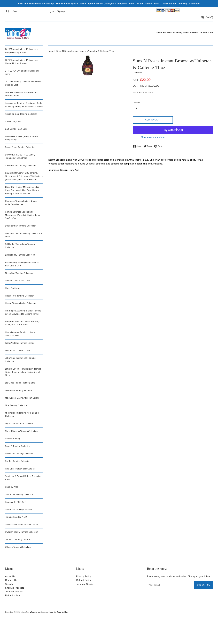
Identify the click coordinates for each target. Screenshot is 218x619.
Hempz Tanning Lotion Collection (20, 303)
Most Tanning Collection (16, 405)
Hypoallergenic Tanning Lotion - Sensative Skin (20, 334)
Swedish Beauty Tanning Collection (21, 532)
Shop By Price (24, 487)
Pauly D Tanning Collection (17, 446)
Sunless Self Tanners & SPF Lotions (21, 524)
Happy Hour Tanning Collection (19, 296)
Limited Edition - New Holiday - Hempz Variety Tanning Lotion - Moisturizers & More (23, 372)
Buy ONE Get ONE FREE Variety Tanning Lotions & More (20, 156)
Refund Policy (83, 580)
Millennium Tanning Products (18, 390)
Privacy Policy (83, 576)
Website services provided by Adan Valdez (49, 612)
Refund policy (12, 595)
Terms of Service (14, 591)
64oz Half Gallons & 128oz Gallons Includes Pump (21, 94)
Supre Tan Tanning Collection (19, 509)
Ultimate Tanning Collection (18, 547)
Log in (51, 11)
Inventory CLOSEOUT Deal (17, 350)
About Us (10, 576)
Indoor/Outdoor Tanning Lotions (19, 343)
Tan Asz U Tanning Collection (18, 539)
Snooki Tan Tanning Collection (19, 494)
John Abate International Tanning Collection (20, 359)
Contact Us (11, 580)
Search (9, 584)
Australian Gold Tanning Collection (21, 114)
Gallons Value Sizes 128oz (17, 281)
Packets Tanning (12, 439)
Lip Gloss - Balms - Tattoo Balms (20, 383)
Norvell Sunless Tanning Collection (21, 431)
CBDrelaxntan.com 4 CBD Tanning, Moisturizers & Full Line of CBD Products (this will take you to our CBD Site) (24, 176)
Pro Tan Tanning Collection (17, 461)
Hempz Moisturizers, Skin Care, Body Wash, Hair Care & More (22, 323)
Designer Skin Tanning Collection (20, 226)
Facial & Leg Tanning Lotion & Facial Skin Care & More (22, 264)
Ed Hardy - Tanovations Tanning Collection (20, 246)
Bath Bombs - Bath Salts (16, 129)
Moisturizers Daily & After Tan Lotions (22, 398)
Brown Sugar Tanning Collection (20, 147)
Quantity (136, 102)
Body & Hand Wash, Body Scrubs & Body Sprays (21, 138)
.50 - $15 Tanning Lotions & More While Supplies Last (23, 83)
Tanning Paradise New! (16, 517)
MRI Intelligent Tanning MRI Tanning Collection (22, 414)
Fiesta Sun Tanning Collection (19, 273)
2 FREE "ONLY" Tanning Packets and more (22, 72)
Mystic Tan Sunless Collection (19, 423)
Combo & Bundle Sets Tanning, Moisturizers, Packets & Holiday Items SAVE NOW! (22, 215)
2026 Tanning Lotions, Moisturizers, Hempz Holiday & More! (21, 51)
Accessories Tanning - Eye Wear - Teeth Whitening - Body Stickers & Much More (24, 105)
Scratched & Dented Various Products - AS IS (23, 478)
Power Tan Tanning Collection (19, 453)
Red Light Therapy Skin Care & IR (20, 469)
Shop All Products (14, 587)
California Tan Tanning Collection (20, 165)
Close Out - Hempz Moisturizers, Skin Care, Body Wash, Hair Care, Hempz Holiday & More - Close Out (22, 190)
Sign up (61, 11)
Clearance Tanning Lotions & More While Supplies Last (21, 203)
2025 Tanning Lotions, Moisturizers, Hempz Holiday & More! (21, 62)
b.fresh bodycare (13, 121)
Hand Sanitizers (12, 288)
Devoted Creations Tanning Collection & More (23, 235)
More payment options (153, 137)
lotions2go (25, 612)
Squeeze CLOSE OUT (15, 502)
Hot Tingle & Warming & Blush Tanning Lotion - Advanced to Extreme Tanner (23, 312)
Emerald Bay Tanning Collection (20, 255)
